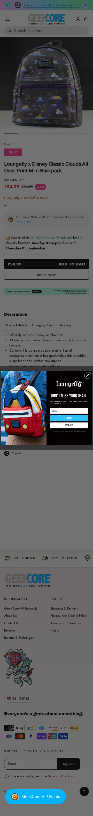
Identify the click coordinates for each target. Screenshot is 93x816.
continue (69, 418)
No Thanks (69, 425)
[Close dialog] (87, 375)
